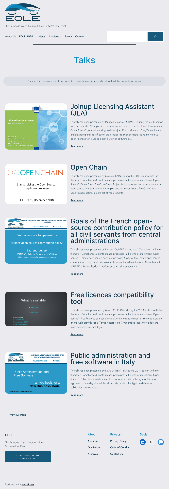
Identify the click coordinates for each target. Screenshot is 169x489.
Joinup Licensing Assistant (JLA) (112, 110)
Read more (76, 146)
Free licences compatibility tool (112, 298)
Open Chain (88, 167)
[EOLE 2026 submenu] (34, 36)
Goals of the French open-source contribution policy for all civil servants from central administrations (116, 231)
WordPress (28, 484)
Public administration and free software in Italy (110, 358)
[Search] (155, 36)
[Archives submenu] (60, 36)
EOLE (9, 435)
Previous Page (15, 415)
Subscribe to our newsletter (28, 456)
